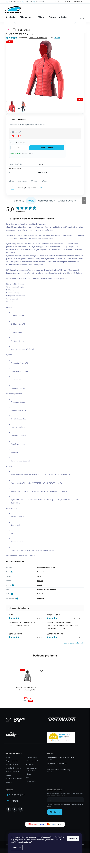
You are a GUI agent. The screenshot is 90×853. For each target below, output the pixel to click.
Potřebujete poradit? (32, 761)
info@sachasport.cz (18, 795)
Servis (27, 778)
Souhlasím (73, 838)
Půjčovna (28, 774)
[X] (14, 809)
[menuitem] (11, 17)
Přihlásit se (55, 812)
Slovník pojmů (30, 764)
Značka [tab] (67, 200)
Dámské (40, 581)
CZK (55, 2)
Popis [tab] (31, 200)
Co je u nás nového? (12, 761)
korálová (40, 572)
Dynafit (57, 37)
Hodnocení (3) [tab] (46, 200)
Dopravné (9, 782)
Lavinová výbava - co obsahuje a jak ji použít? (61, 758)
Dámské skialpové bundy (46, 568)
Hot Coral (40, 598)
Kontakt (8, 775)
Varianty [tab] (19, 200)
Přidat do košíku (46, 147)
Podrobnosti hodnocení (38, 38)
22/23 (39, 576)
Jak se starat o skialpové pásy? (57, 764)
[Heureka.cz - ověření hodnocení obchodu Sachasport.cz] (61, 737)
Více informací (26, 842)
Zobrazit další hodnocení (73, 643)
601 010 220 (15, 801)
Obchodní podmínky (12, 764)
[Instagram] (20, 809)
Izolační (40, 594)
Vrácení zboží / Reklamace (14, 768)
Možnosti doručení (15, 168)
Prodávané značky (31, 757)
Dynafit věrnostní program (14, 779)
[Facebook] (8, 809)
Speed (39, 585)
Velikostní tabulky (31, 781)
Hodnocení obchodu (12, 772)
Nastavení (17, 848)
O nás (8, 757)
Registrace (78, 2)
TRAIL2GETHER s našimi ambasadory (58, 770)
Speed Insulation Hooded (46, 589)
